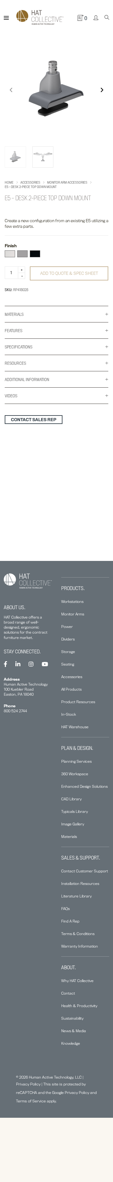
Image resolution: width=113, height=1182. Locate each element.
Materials (14, 314)
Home (9, 182)
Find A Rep (70, 921)
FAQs (65, 908)
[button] (102, 90)
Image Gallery (72, 824)
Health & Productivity (79, 1005)
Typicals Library (74, 811)
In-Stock (68, 714)
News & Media (73, 1030)
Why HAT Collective (77, 980)
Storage (68, 651)
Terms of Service (31, 1101)
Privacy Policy (28, 1084)
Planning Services (76, 761)
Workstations (72, 601)
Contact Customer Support (84, 871)
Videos (11, 395)
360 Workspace (74, 773)
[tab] (56, 314)
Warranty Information (79, 946)
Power (67, 626)
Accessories (30, 182)
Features (13, 330)
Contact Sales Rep (33, 419)
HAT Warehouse (75, 726)
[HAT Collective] (39, 18)
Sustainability (72, 1018)
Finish (11, 245)
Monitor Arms (72, 614)
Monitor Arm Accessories (67, 182)
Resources (15, 363)
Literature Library (76, 896)
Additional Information (27, 379)
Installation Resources (80, 883)
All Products (71, 689)
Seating (67, 664)
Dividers (68, 639)
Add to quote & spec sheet (69, 273)
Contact (68, 993)
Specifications (18, 346)
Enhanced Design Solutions (84, 786)
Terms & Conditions (77, 933)
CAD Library (71, 799)
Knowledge (70, 1043)
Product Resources (78, 701)
